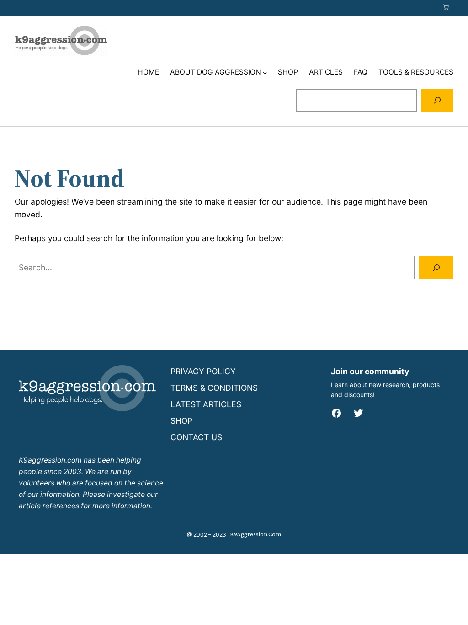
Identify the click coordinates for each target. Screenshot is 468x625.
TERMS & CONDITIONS (214, 388)
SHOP (181, 421)
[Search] (437, 100)
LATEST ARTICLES (205, 404)
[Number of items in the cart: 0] (446, 7)
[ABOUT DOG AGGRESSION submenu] (265, 72)
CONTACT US (196, 437)
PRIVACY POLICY (203, 371)
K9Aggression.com (255, 534)
